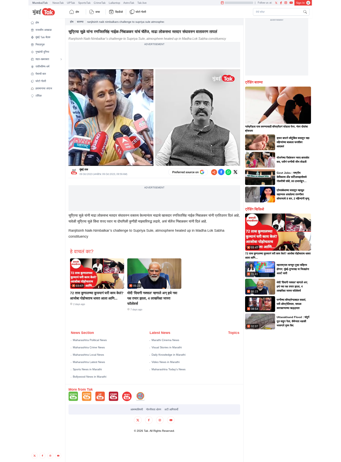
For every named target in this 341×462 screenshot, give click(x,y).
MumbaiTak (40, 2)
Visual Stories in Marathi (167, 347)
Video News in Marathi (166, 362)
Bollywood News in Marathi (89, 376)
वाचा (98, 11)
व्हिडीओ (119, 11)
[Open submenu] (61, 59)
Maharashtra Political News (90, 340)
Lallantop (114, 2)
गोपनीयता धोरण (153, 409)
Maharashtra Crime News (89, 347)
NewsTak (58, 2)
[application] (154, 117)
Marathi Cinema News (165, 340)
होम (77, 11)
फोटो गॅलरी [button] (141, 11)
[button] (46, 22)
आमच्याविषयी (136, 409)
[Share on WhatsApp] (228, 172)
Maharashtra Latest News (89, 362)
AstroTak (128, 2)
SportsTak (84, 2)
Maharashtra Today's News (168, 369)
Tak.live (142, 2)
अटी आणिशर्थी (171, 409)
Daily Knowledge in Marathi (168, 354)
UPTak (71, 2)
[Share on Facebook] (221, 172)
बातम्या (80, 21)
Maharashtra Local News (88, 354)
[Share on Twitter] (235, 172)
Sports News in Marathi (87, 369)
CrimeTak (100, 2)
